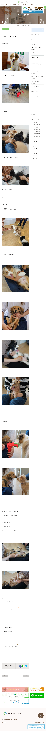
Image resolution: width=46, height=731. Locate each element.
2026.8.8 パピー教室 (35, 81)
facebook (20, 666)
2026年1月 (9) (37, 136)
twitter (26, 666)
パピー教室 (20, 25)
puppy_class (6, 29)
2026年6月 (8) (37, 127)
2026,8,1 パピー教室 (34, 91)
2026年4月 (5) (37, 131)
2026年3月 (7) (37, 133)
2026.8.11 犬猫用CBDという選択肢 (37, 76)
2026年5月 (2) (37, 129)
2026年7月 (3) (37, 126)
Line (23, 666)
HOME (17, 25)
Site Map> (4, 722)
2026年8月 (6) (37, 124)
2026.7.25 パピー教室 (35, 96)
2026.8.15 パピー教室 (35, 71)
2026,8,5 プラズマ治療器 (35, 86)
